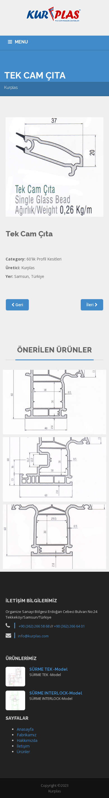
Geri (18, 304)
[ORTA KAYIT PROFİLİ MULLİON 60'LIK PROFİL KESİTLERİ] (54, 536)
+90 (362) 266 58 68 (34, 626)
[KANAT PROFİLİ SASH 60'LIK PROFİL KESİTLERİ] (54, 469)
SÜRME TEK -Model (48, 669)
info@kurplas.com (33, 635)
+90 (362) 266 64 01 (69, 626)
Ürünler (23, 751)
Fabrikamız (26, 734)
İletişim (23, 746)
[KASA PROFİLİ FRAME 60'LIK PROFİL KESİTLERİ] (54, 402)
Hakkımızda (27, 740)
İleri (90, 304)
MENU (21, 42)
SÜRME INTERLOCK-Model (55, 693)
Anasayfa (25, 729)
